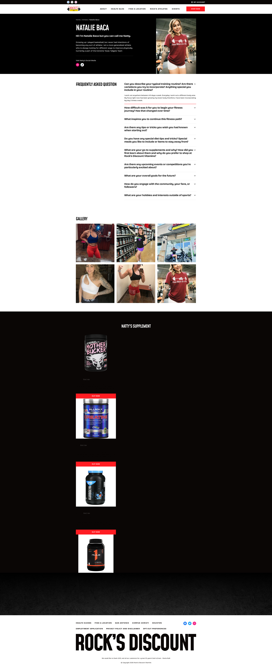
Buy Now (96, 396)
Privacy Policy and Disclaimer (123, 629)
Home (78, 20)
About (103, 9)
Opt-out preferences (154, 629)
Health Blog (117, 9)
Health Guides (83, 623)
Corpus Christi (140, 623)
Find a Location (137, 9)
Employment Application (89, 629)
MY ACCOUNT (199, 2)
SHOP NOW (195, 9)
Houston (157, 623)
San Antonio (122, 623)
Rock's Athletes (159, 9)
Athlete (85, 20)
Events (176, 9)
